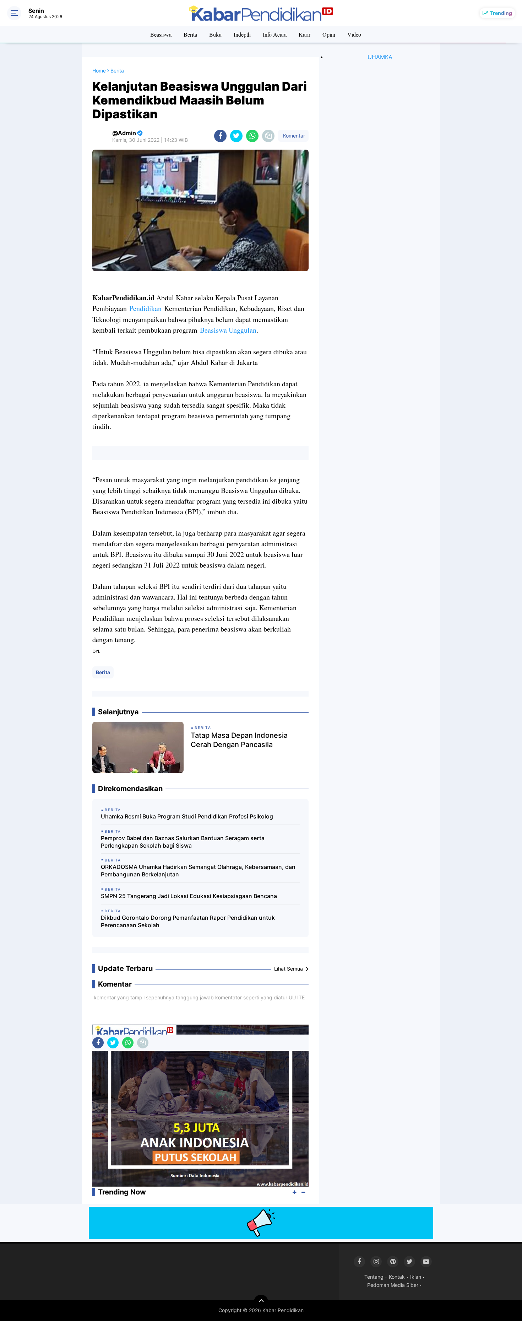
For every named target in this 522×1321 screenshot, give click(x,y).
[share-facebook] (220, 136)
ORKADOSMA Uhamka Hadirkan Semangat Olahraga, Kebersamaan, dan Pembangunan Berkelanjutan (198, 870)
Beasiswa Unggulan (228, 330)
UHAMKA (380, 56)
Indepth (242, 34)
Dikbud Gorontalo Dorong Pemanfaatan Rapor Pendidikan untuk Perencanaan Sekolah (188, 921)
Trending (501, 13)
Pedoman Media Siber (392, 1285)
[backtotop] (261, 1302)
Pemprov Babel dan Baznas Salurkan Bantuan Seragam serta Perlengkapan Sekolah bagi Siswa (183, 841)
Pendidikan (145, 308)
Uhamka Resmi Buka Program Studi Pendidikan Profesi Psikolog (187, 816)
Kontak (397, 1277)
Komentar (293, 136)
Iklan (415, 1277)
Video (354, 34)
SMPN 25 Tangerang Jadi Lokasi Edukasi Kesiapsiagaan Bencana (189, 896)
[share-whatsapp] (252, 136)
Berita (190, 34)
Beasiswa (161, 34)
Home (99, 71)
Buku (215, 34)
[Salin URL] (268, 136)
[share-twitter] (236, 136)
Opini (328, 34)
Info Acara (275, 34)
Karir (304, 34)
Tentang (374, 1277)
